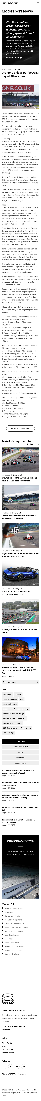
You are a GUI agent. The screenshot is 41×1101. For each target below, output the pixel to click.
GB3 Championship (10, 728)
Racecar (18, 694)
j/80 (21, 699)
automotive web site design (13, 714)
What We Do (7, 1043)
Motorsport (18, 69)
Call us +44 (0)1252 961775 (13, 1026)
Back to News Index (21, 428)
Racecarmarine (8, 1053)
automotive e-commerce (12, 723)
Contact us (6, 1030)
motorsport (7, 694)
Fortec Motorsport (10, 699)
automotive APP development (14, 718)
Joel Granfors (26, 728)
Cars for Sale (7, 1049)
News (4, 1046)
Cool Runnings (8, 733)
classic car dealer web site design (16, 709)
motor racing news (10, 704)
